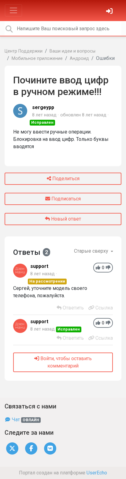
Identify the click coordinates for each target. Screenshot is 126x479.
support (39, 266)
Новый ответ (65, 219)
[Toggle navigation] (13, 10)
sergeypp (43, 107)
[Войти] (110, 11)
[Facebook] (31, 448)
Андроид (79, 58)
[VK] (50, 448)
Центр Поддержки (24, 51)
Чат (25, 419)
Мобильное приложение (37, 58)
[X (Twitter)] (12, 448)
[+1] (98, 267)
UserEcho (97, 473)
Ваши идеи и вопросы (72, 51)
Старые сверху (91, 251)
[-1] (108, 267)
